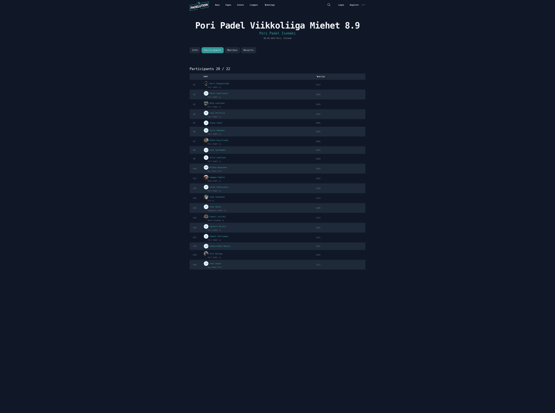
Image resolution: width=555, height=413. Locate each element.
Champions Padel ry (217, 211)
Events (240, 5)
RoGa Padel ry (214, 181)
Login (341, 5)
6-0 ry (211, 201)
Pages (228, 5)
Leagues (254, 5)
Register (354, 5)
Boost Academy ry (216, 220)
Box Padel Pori (215, 171)
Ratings (271, 5)
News (217, 5)
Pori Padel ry (214, 87)
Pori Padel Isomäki (277, 33)
